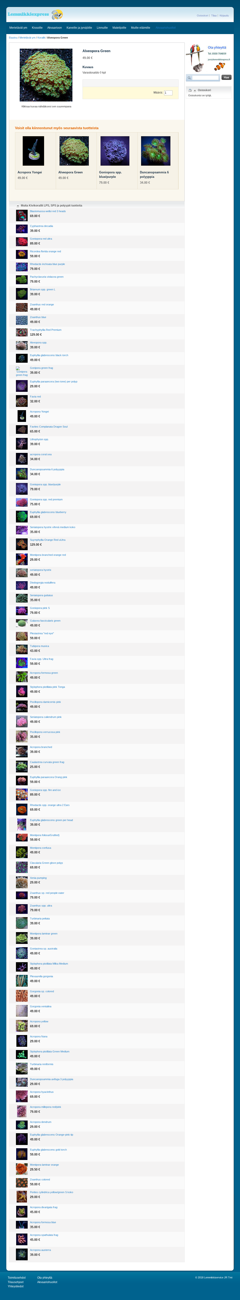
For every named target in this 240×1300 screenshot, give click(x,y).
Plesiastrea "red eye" (42, 633)
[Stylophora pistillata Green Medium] (22, 1054)
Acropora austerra (40, 1250)
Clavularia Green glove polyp (46, 862)
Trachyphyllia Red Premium (45, 329)
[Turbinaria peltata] (22, 923)
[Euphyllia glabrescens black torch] (22, 358)
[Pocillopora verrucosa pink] (22, 736)
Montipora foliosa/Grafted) (45, 835)
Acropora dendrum (40, 1122)
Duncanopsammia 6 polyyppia (47, 469)
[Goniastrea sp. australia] (22, 953)
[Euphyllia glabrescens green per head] (22, 824)
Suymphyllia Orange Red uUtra (47, 539)
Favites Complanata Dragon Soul (49, 426)
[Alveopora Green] (74, 152)
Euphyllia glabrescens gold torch (48, 1149)
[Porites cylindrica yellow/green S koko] (22, 1197)
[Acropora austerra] (22, 1254)
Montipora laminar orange (44, 1164)
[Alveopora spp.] (22, 345)
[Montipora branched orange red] (22, 559)
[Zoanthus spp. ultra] (22, 909)
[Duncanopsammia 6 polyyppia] (156, 152)
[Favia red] (22, 401)
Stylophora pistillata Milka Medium (49, 963)
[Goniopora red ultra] (22, 241)
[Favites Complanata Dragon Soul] (22, 429)
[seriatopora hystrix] (22, 572)
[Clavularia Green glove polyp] (22, 867)
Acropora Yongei (30, 172)
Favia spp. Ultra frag (41, 659)
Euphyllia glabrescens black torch (49, 355)
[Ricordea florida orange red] (22, 254)
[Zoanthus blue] (22, 320)
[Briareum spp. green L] (22, 294)
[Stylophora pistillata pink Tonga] (22, 691)
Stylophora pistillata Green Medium (49, 1051)
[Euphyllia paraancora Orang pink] (22, 780)
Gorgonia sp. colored (42, 991)
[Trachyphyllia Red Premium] (22, 332)
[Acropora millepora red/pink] (22, 1111)
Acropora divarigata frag (43, 1207)
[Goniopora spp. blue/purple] (115, 152)
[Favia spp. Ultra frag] (22, 663)
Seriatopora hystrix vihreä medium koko (52, 527)
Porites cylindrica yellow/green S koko (51, 1192)
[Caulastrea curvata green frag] (22, 766)
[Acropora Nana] (22, 1041)
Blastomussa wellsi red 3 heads (48, 211)
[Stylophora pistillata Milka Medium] (22, 966)
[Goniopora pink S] (22, 611)
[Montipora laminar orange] (22, 1169)
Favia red (35, 396)
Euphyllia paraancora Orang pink (48, 777)
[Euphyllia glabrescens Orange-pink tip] (22, 1139)
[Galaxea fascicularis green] (22, 623)
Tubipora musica (39, 646)
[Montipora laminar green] (22, 938)
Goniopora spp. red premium (46, 499)
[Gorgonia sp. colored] (22, 996)
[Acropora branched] (22, 751)
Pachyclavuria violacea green (47, 276)
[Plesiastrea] (22, 636)
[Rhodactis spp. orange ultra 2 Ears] (22, 809)
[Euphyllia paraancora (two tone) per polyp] (22, 386)
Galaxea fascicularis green (45, 620)
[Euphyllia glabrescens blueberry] (22, 516)
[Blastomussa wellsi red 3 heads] (22, 215)
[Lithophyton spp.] (22, 444)
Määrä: (158, 92)
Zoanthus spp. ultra (41, 905)
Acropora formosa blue (43, 1222)
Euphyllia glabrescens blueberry (48, 512)
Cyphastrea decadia (41, 226)
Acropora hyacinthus (42, 1091)
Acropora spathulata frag (44, 1235)
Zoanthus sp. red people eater (47, 892)
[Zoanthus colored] (22, 1182)
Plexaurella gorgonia (41, 976)
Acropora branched (41, 747)
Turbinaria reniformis (41, 1064)
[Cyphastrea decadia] (22, 229)
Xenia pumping (38, 877)
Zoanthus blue (38, 317)
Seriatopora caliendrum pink (46, 717)
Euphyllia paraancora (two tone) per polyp (53, 381)
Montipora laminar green (43, 933)
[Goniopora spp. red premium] (22, 502)
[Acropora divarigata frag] (22, 1212)
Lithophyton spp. (39, 439)
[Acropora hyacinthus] (22, 1096)
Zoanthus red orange (42, 304)
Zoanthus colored (40, 1179)
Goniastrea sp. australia (43, 948)
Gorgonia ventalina (40, 1006)
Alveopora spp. (38, 342)
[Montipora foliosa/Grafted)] (22, 837)
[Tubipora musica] (22, 649)
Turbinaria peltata (40, 918)
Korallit (41, 37)
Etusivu (13, 37)
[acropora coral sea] (22, 459)
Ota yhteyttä (44, 1277)
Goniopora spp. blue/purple (45, 484)
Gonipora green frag (41, 367)
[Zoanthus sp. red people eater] (22, 895)
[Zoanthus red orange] (22, 307)
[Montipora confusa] (22, 852)
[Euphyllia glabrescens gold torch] (22, 1154)
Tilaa (214, 15)
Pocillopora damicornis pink (45, 702)
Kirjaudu (224, 15)
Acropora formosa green (44, 672)
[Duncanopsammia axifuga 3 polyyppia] (22, 1082)
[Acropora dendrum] (22, 1125)
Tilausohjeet (15, 1282)
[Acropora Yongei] (33, 152)
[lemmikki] (35, 14)
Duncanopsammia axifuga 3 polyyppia (51, 1079)
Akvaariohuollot (166, 27)
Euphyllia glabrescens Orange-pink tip (51, 1134)
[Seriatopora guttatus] (22, 598)
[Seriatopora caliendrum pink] (22, 721)
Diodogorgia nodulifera (42, 582)
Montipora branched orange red (48, 554)
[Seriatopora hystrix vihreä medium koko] (22, 530)
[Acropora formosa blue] (22, 1225)
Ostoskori (202, 15)
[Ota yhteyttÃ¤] (209, 44)
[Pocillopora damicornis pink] (22, 706)
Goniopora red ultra (41, 238)
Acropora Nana (38, 1036)
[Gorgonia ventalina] (22, 1011)
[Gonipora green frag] (22, 371)
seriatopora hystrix (40, 569)
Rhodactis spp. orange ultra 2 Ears (50, 805)
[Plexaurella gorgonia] (22, 981)
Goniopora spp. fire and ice (45, 790)
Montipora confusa (40, 847)
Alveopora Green (70, 172)
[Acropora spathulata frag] (22, 1239)
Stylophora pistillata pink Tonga (47, 686)
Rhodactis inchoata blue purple (47, 264)
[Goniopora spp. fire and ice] (22, 794)
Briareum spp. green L (42, 289)
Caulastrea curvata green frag (47, 762)
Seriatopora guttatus (41, 595)
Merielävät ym (27, 37)
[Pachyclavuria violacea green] (22, 279)
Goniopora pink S (40, 608)
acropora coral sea (41, 454)
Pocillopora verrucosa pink (45, 732)
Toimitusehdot (17, 1277)
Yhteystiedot (15, 1286)
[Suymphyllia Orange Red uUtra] (22, 544)
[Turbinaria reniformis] (22, 1068)
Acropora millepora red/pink (45, 1106)
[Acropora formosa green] (22, 676)
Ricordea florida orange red (45, 251)
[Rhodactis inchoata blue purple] (22, 267)
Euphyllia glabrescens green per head (51, 820)
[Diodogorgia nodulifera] (22, 585)
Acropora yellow (39, 1021)
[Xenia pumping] (22, 882)
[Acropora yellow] (22, 1026)
